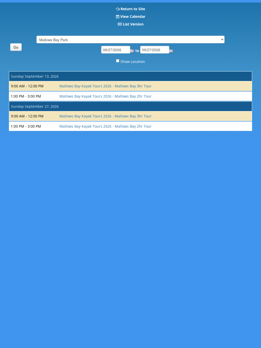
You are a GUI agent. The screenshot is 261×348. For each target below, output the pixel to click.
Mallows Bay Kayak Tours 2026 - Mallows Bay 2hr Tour (105, 96)
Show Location (133, 61)
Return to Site (133, 8)
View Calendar (132, 16)
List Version (133, 24)
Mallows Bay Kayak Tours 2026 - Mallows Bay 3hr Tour (105, 86)
